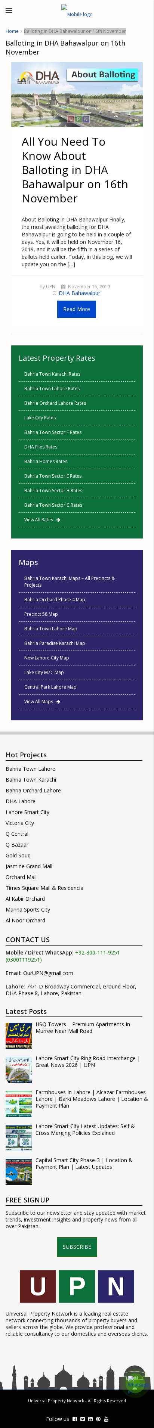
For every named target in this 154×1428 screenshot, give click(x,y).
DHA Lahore (21, 801)
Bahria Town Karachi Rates (52, 374)
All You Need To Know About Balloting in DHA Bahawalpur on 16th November (75, 170)
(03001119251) (24, 959)
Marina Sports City (28, 909)
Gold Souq (18, 855)
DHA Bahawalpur (79, 293)
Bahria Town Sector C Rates (53, 505)
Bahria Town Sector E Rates (52, 476)
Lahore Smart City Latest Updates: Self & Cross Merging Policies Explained (85, 1129)
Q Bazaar (17, 844)
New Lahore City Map (46, 658)
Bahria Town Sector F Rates (52, 432)
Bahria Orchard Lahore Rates (55, 403)
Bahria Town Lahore (30, 768)
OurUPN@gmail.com (48, 973)
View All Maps (40, 701)
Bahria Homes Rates (45, 461)
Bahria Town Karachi (31, 779)
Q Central (17, 833)
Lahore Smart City (27, 812)
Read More (76, 309)
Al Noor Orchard (25, 920)
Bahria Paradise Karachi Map (54, 643)
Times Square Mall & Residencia (44, 887)
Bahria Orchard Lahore (33, 790)
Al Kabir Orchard (25, 898)
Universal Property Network (56, 1400)
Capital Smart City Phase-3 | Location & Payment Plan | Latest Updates (84, 1163)
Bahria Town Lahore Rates (52, 388)
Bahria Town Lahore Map (50, 628)
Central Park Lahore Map (50, 687)
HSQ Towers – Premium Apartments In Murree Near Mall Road (83, 1027)
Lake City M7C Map (44, 672)
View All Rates (40, 519)
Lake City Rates (40, 418)
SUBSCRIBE (77, 1246)
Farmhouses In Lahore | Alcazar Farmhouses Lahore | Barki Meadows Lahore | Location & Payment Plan (92, 1099)
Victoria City (20, 822)
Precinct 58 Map (41, 614)
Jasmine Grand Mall (29, 866)
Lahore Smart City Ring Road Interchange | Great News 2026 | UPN (88, 1061)
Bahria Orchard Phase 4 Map (54, 599)
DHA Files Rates (40, 447)
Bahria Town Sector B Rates (53, 490)
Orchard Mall (21, 877)
